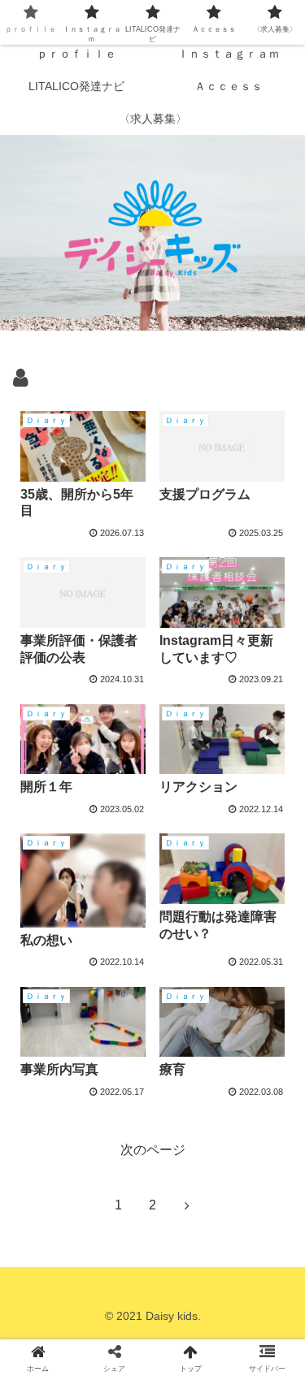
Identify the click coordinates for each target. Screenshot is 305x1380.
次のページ (152, 1150)
